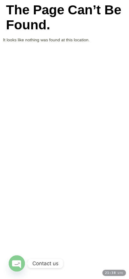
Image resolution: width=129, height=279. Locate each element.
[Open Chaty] (17, 263)
